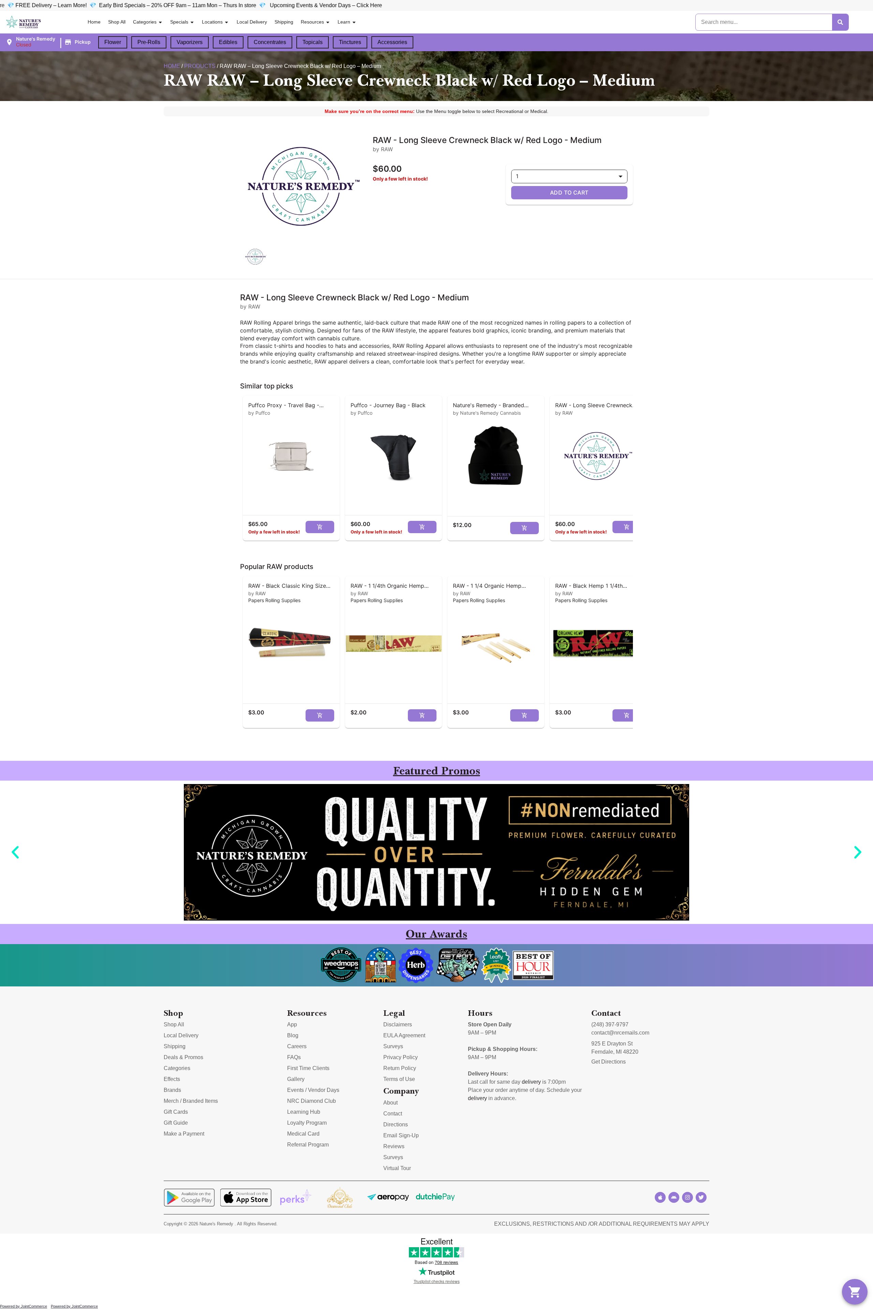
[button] (49, 42)
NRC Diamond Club (311, 1101)
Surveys (393, 1046)
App (292, 1024)
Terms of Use (399, 1079)
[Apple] (660, 1197)
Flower (112, 42)
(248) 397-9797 (609, 1024)
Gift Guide (176, 1123)
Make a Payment (184, 1134)
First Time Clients (308, 1068)
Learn (344, 22)
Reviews (393, 1146)
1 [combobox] (517, 176)
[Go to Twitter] (701, 1197)
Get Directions (608, 1062)
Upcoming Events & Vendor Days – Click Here (212, 5)
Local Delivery (252, 22)
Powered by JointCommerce (23, 1306)
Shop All (116, 22)
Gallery (296, 1079)
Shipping (284, 22)
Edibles (228, 42)
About (390, 1103)
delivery (531, 1082)
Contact (392, 1113)
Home (94, 22)
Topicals (312, 42)
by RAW (564, 413)
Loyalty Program (307, 1123)
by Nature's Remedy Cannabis (487, 413)
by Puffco (259, 413)
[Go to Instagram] (687, 1197)
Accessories (392, 42)
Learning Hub (303, 1112)
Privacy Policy (400, 1057)
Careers (297, 1046)
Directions (395, 1124)
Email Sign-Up (401, 1135)
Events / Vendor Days (313, 1090)
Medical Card (303, 1134)
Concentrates (270, 42)
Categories (145, 22)
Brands (172, 1090)
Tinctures (350, 42)
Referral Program (308, 1145)
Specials (179, 22)
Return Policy (399, 1068)
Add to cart (569, 192)
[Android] (673, 1197)
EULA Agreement (404, 1035)
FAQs (294, 1057)
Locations (212, 22)
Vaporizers (190, 42)
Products (200, 66)
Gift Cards (176, 1112)
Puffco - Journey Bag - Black (388, 405)
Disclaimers (397, 1024)
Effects (172, 1079)
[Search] (840, 22)
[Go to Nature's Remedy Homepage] (23, 22)
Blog (292, 1035)
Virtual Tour (397, 1168)
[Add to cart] (320, 527)
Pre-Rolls (148, 42)
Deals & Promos (183, 1057)
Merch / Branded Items (191, 1101)
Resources (312, 22)
